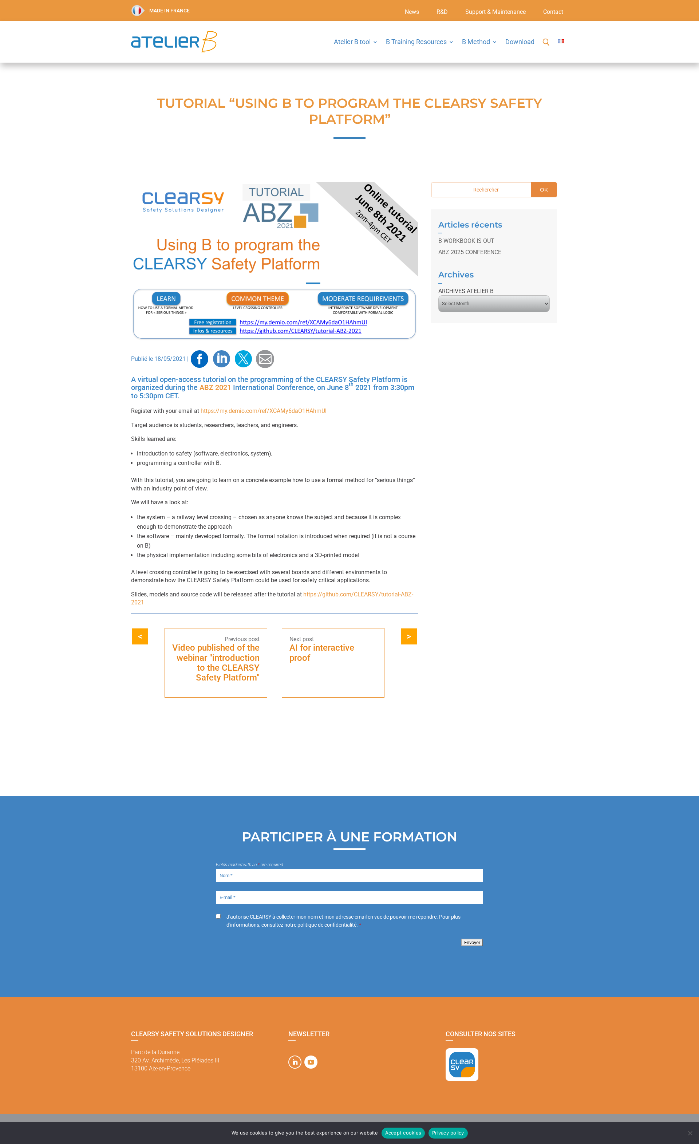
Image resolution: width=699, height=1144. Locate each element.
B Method (476, 42)
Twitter (243, 359)
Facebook (199, 359)
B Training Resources (416, 42)
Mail (265, 358)
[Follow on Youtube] (310, 1062)
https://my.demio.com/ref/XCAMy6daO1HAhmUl (264, 410)
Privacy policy (448, 1133)
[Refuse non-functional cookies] (690, 1133)
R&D (442, 12)
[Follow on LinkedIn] (294, 1062)
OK (544, 189)
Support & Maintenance (495, 12)
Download (519, 42)
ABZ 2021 (215, 387)
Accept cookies (403, 1133)
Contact (553, 12)
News (412, 12)
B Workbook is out (466, 240)
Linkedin (221, 359)
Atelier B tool (352, 42)
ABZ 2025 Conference (469, 252)
